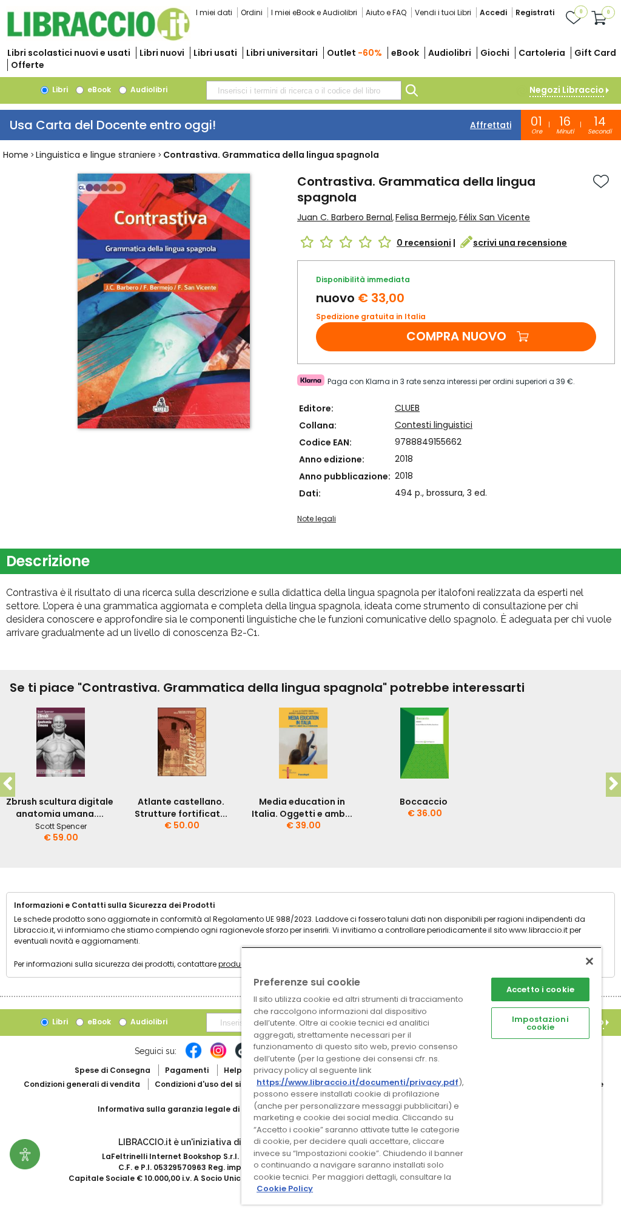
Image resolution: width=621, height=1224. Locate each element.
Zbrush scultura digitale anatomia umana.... (59, 808)
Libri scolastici (68, 53)
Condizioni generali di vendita (82, 1084)
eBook (405, 53)
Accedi (493, 12)
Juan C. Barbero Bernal (344, 217)
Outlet (354, 53)
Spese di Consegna (112, 1070)
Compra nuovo (456, 336)
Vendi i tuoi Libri (443, 12)
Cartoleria (542, 53)
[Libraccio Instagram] (218, 1056)
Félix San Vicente (494, 217)
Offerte (27, 65)
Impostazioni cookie (540, 1023)
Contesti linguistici (433, 425)
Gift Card (595, 53)
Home (16, 155)
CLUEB (407, 408)
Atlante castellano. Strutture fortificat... (181, 808)
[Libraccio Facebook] (193, 1056)
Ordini (252, 12)
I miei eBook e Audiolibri (314, 12)
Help (233, 1070)
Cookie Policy (285, 1188)
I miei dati (214, 12)
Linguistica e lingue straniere (96, 155)
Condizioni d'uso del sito (202, 1084)
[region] (421, 1076)
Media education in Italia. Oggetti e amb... (302, 808)
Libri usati (215, 53)
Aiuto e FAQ (386, 12)
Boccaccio (424, 802)
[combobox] (303, 90)
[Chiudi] (589, 961)
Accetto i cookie (540, 989)
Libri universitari (282, 53)
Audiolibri (449, 53)
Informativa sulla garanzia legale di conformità (192, 1109)
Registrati (534, 12)
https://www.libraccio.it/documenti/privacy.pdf (357, 1082)
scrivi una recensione (520, 243)
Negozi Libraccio (566, 90)
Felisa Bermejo (425, 217)
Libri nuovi (161, 53)
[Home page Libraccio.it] (98, 38)
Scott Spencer (61, 826)
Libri (59, 89)
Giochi (494, 53)
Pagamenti (187, 1070)
